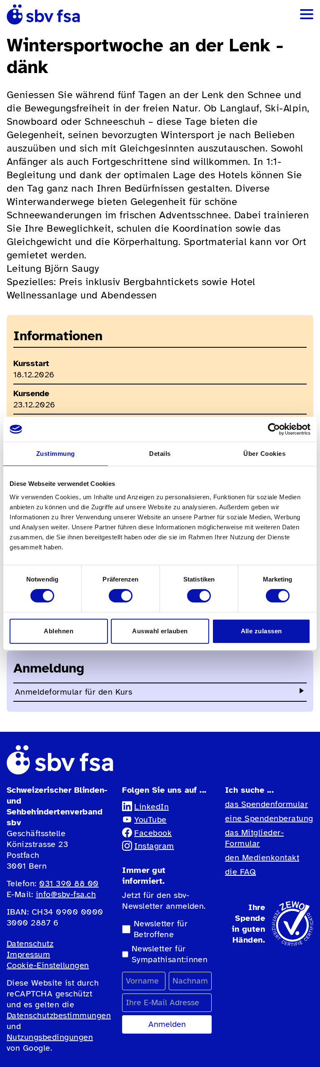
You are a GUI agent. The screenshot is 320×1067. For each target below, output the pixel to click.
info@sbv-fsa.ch (66, 894)
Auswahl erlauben (160, 631)
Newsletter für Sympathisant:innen (170, 954)
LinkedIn (151, 807)
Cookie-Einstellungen (48, 965)
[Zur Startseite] (43, 14)
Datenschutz (30, 943)
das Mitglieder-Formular (254, 838)
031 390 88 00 (68, 883)
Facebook (153, 833)
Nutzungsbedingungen (50, 1037)
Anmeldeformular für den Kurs (73, 692)
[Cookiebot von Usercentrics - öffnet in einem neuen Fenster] (274, 429)
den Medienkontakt (262, 857)
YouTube (150, 819)
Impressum (28, 954)
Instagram (154, 846)
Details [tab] (159, 453)
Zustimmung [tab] (55, 453)
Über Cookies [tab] (264, 453)
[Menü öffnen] (306, 14)
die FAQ (240, 872)
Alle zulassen (261, 631)
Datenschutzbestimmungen (59, 1015)
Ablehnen (58, 631)
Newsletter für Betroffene (161, 929)
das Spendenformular (266, 804)
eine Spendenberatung (269, 818)
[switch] (120, 595)
